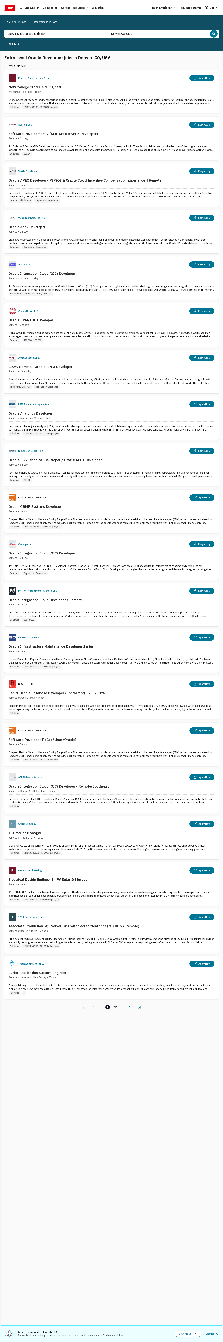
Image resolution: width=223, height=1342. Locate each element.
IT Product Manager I (26, 832)
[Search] (214, 34)
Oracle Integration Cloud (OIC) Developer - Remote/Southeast (59, 786)
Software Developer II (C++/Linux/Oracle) (42, 739)
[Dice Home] (9, 7)
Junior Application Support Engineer (38, 972)
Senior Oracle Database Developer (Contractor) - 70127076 (57, 693)
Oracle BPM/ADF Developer (31, 320)
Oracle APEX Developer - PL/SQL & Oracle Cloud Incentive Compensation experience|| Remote (85, 180)
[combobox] (52, 34)
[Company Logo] (12, 78)
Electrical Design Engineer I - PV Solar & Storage (48, 879)
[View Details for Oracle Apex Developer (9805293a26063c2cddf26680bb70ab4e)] (111, 231)
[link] (83, 1007)
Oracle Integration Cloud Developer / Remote (45, 599)
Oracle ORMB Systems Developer (35, 506)
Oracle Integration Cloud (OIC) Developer (42, 273)
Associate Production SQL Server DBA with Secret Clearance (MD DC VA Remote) (74, 926)
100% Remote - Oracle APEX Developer (40, 366)
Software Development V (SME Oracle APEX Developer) (53, 133)
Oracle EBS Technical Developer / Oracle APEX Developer (55, 460)
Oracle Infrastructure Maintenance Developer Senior (51, 646)
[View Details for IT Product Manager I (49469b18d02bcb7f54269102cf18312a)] (111, 837)
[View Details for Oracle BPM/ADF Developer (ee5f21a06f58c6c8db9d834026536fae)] (111, 325)
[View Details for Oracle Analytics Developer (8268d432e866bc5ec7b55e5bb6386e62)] (111, 418)
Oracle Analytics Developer (30, 413)
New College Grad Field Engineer (35, 87)
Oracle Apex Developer (27, 227)
